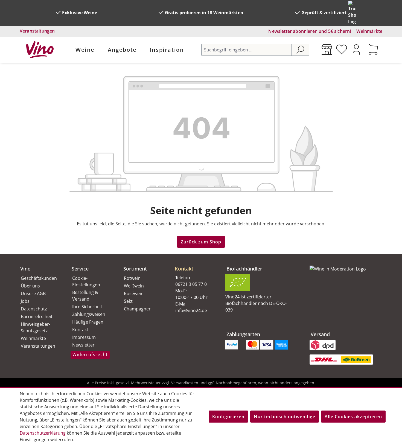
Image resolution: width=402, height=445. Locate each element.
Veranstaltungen (37, 31)
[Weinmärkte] (327, 49)
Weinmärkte (369, 31)
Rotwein (132, 278)
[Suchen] (300, 50)
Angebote (122, 49)
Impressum (84, 337)
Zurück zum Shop (201, 242)
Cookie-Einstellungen (86, 281)
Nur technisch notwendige (284, 417)
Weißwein (134, 286)
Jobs (25, 301)
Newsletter (83, 345)
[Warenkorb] (373, 49)
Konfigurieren (228, 417)
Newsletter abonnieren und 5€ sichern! (309, 31)
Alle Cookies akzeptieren (353, 417)
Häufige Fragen (87, 322)
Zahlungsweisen (88, 314)
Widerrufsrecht (90, 354)
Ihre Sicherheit (87, 307)
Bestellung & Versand (85, 295)
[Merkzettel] (341, 49)
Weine (85, 49)
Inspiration (167, 49)
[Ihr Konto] (356, 49)
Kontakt (80, 330)
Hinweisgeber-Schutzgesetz (35, 327)
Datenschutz (34, 309)
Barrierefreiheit (37, 316)
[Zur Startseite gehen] (40, 49)
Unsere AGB (33, 293)
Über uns (30, 286)
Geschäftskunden (39, 278)
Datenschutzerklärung (43, 433)
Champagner (137, 309)
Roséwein (134, 293)
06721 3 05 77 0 (191, 284)
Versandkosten (184, 382)
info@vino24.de (191, 310)
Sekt (128, 301)
